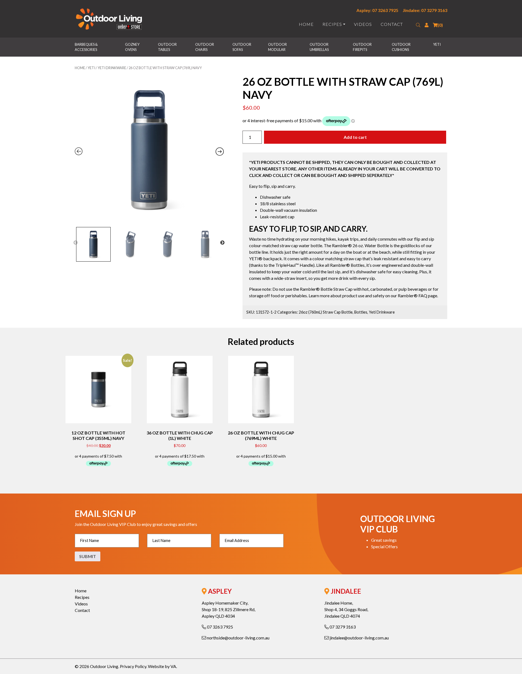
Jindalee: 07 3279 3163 (425, 10)
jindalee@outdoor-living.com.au (359, 637)
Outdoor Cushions (401, 47)
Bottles (360, 312)
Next (222, 243)
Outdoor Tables (167, 47)
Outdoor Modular (277, 47)
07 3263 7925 (219, 626)
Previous (75, 243)
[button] (418, 25)
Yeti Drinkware (112, 68)
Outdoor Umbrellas (319, 47)
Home (306, 24)
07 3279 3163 (342, 626)
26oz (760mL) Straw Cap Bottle (326, 312)
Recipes (332, 24)
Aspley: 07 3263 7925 (377, 10)
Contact (392, 24)
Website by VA (162, 666)
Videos (363, 24)
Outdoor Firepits (362, 47)
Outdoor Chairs (205, 47)
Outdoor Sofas (242, 47)
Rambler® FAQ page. (418, 295)
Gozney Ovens (132, 47)
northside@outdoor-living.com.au (237, 637)
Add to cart (355, 137)
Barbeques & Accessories (86, 47)
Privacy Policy (133, 666)
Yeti (437, 44)
